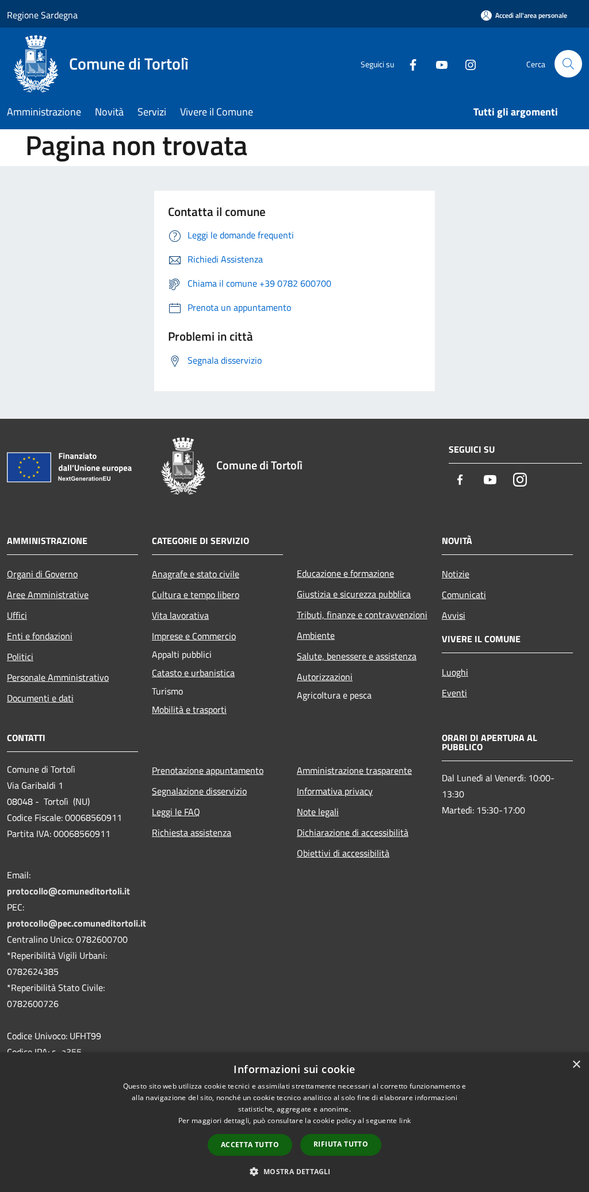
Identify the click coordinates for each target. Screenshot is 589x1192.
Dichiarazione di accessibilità (352, 832)
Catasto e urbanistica (193, 673)
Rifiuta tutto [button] (340, 1144)
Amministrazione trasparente (354, 770)
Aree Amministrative (48, 594)
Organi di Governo (42, 574)
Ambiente (316, 635)
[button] (294, 1171)
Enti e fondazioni (39, 636)
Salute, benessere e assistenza (356, 656)
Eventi (454, 693)
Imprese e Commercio (194, 636)
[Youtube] (437, 63)
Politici (20, 656)
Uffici (17, 615)
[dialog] (294, 1122)
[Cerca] (568, 64)
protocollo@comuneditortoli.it (68, 891)
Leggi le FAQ (176, 812)
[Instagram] (465, 63)
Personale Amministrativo (58, 677)
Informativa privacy (335, 791)
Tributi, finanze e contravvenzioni (362, 615)
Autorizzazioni (325, 677)
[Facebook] (408, 63)
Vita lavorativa (180, 615)
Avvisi (453, 615)
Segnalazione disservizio (199, 791)
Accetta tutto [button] (250, 1144)
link (405, 1120)
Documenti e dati (40, 698)
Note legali (318, 812)
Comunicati (464, 594)
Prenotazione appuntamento (207, 770)
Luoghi (455, 672)
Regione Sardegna (42, 15)
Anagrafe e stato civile (195, 574)
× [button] (576, 1064)
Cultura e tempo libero (195, 594)
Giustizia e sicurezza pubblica (354, 594)
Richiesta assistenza (191, 832)
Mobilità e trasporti (189, 709)
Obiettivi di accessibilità (343, 853)
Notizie (455, 574)
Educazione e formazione (345, 573)
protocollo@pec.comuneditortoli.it (76, 923)
